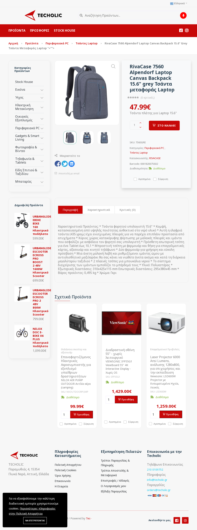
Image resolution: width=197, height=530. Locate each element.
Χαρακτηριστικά (99, 210)
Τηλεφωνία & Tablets (24, 160)
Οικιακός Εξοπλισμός (24, 118)
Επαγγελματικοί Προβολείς (164, 349)
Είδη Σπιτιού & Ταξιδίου (26, 172)
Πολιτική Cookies (65, 470)
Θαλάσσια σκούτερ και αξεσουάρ (74, 351)
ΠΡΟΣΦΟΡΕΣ (39, 30)
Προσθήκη (83, 414)
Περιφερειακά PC (57, 43)
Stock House (24, 82)
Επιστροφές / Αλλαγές (115, 480)
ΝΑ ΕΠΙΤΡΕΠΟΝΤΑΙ (35, 520)
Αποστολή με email (68, 173)
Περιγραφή (70, 210)
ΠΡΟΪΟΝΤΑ (16, 30)
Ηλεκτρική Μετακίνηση (24, 107)
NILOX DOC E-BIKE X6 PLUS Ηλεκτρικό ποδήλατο (40, 337)
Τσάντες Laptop (87, 43)
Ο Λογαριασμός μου (113, 486)
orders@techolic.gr (158, 490)
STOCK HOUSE (64, 30)
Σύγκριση (163, 178)
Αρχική (13, 43)
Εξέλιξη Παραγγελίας (114, 491)
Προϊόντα (32, 43)
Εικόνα (20, 89)
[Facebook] (177, 520)
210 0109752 (155, 469)
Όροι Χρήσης (63, 475)
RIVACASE (155, 158)
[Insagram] (185, 520)
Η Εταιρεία (61, 486)
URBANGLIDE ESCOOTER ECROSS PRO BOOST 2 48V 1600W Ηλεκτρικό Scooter (42, 262)
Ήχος (19, 97)
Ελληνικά (179, 3)
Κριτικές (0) (127, 210)
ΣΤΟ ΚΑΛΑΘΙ (167, 125)
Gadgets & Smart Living (27, 137)
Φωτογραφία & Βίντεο (26, 149)
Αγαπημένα (144, 178)
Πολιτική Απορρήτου (68, 465)
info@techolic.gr (157, 480)
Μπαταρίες (23, 181)
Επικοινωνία (62, 481)
